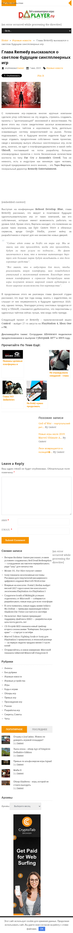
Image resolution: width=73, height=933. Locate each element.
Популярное (14, 729)
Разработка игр (12, 710)
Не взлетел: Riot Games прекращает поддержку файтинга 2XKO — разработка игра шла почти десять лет (28, 619)
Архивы (5, 806)
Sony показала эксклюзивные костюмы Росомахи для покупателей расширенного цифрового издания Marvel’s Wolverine (25, 578)
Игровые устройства (14, 681)
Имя (5, 520)
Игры (7, 685)
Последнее (39, 729)
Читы (7, 718)
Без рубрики (10, 672)
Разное (8, 706)
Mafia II (17, 770)
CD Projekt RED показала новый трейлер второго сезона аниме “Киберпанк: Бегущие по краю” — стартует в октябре (28, 629)
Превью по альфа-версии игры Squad (32, 761)
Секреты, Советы (13, 714)
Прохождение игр (13, 702)
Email (7, 529)
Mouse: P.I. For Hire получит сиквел (23, 570)
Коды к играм (11, 689)
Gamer (20, 68)
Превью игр (10, 697)
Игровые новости (21, 40)
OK (41, 929)
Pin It (41, 75)
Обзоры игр (10, 693)
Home (5, 40)
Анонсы (8, 668)
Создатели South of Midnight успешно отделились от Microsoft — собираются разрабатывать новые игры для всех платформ (28, 598)
